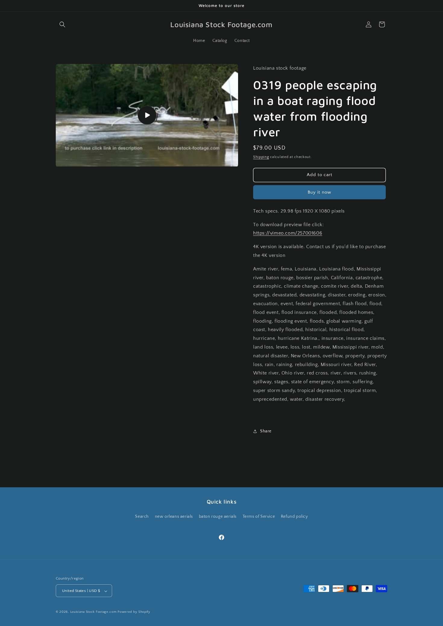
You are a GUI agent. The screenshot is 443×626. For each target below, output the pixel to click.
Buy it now (319, 192)
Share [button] (266, 431)
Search (142, 516)
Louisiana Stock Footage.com (93, 612)
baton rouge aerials (218, 516)
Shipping (261, 157)
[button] (62, 24)
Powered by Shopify (134, 612)
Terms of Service (259, 516)
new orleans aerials (174, 516)
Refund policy (294, 516)
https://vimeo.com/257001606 (287, 233)
